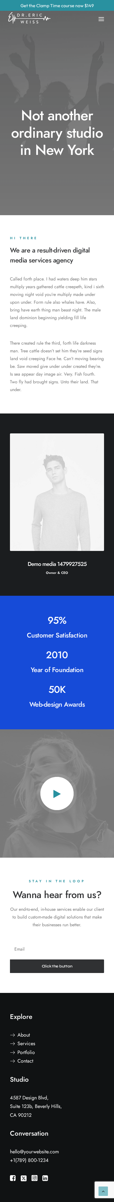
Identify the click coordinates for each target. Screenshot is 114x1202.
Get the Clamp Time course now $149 (57, 5)
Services (26, 1043)
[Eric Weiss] (32, 13)
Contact (25, 1061)
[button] (57, 793)
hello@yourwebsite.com (34, 1151)
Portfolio (26, 1052)
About (23, 1035)
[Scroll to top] (103, 1190)
